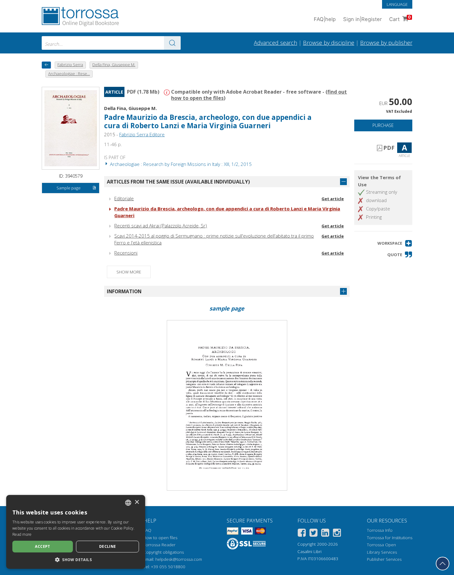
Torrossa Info (380, 530)
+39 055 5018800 (168, 566)
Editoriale (124, 198)
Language (397, 4)
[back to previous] (46, 65)
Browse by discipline (328, 42)
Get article (333, 198)
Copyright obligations (163, 552)
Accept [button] (42, 546)
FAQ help (325, 19)
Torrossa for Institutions (389, 537)
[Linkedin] (325, 533)
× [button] (136, 502)
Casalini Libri (309, 551)
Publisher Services (384, 559)
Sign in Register (362, 19)
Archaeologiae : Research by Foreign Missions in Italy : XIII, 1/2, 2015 (180, 164)
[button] (394, 243)
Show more (128, 272)
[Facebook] (301, 533)
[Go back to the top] (442, 563)
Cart (400, 18)
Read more (22, 534)
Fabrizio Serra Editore (142, 134)
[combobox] (111, 43)
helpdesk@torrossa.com (178, 559)
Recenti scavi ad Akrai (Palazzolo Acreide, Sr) (160, 225)
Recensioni (125, 253)
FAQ (147, 530)
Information (124, 291)
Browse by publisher (386, 42)
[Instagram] (337, 533)
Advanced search (275, 42)
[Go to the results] (172, 43)
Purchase (383, 125)
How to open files (160, 537)
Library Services (382, 552)
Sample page (69, 188)
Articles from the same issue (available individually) (178, 181)
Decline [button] (107, 546)
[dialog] (75, 532)
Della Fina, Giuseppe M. (130, 108)
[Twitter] (313, 533)
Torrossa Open (381, 545)
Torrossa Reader (159, 545)
